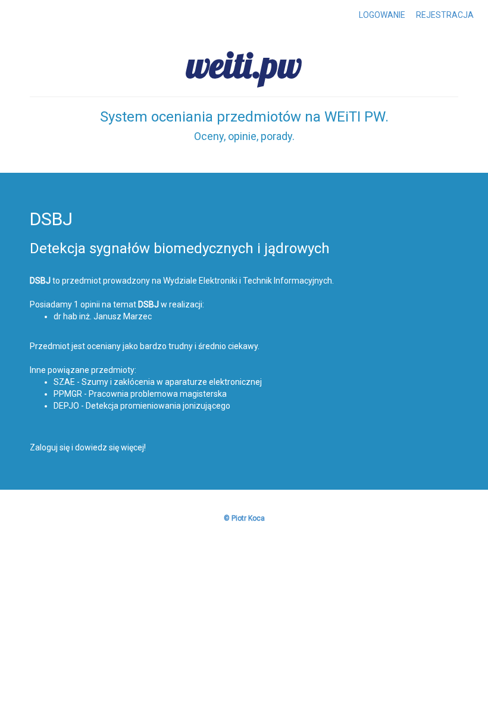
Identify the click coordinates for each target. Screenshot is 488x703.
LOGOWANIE (382, 15)
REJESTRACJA (445, 15)
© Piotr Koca (244, 518)
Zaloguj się (50, 447)
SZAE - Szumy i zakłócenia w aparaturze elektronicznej (158, 382)
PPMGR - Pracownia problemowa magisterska (140, 394)
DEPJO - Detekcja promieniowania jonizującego (142, 405)
